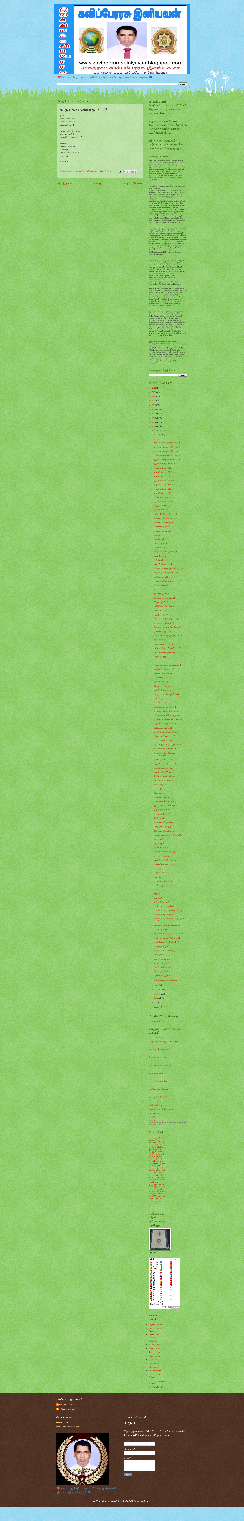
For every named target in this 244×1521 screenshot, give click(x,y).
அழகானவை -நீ (160, 793)
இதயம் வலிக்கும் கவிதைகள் (165, 805)
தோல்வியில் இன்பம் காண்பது (165, 801)
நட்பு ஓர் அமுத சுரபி (161, 856)
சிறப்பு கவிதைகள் (156, 1073)
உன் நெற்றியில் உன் (161, 585)
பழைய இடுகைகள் (133, 183)
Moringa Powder (155, 1344)
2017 (154, 409)
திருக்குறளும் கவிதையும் (159, 1089)
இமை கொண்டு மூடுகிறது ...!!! (166, 652)
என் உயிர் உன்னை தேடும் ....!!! (165, 748)
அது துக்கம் (158, 839)
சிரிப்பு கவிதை (159, 639)
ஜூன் (156, 998)
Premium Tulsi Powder (154, 1375)
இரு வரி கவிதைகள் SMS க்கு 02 (167, 455)
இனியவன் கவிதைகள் (158, 1097)
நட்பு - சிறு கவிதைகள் (162, 958)
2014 (154, 422)
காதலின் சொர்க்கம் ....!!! (164, 669)
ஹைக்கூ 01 (158, 897)
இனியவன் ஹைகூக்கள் (158, 1081)
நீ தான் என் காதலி (161, 847)
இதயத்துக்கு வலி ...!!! (163, 971)
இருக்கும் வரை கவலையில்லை (166, 732)
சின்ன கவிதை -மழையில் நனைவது (168, 910)
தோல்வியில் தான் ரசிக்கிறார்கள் (166, 942)
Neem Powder (154, 1355)
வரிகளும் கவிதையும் (162, 681)
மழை (156, 889)
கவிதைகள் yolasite (157, 1124)
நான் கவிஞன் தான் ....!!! (163, 902)
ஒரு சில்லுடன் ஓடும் (161, 946)
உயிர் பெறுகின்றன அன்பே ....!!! (166, 740)
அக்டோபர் (158, 439)
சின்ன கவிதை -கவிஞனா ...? (165, 914)
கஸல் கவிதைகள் (156, 1105)
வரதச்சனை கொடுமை (163, 881)
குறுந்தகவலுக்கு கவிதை (164, 906)
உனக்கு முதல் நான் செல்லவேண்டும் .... (169, 834)
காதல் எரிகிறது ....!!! (162, 656)
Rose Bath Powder (156, 1387)
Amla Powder (154, 1341)
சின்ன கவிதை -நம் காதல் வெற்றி (167, 925)
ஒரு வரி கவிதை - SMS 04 (164, 488)
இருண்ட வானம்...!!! (162, 963)
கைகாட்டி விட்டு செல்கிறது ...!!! (166, 950)
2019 (154, 400)
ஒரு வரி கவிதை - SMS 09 (164, 467)
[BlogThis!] (127, 171)
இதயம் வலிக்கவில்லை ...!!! (165, 967)
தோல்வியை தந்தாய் (162, 975)
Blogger (137, 1501)
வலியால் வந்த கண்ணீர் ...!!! (165, 564)
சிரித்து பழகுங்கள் (161, 602)
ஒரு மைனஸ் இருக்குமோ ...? (165, 822)
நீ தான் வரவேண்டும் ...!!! (164, 547)
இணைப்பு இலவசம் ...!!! (163, 593)
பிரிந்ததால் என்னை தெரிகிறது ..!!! (167, 937)
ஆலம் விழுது (159, 885)
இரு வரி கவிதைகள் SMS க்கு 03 (167, 451)
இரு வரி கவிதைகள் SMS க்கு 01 (167, 459)
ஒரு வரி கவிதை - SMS (163, 501)
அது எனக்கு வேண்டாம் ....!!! (165, 763)
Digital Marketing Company (156, 1336)
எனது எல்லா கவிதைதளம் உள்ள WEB (164, 1041)
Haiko (156, 589)
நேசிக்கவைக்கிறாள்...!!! (163, 797)
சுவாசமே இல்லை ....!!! (162, 784)
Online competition (64, 1422)
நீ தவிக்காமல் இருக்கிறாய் (164, 776)
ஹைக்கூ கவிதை (161, 702)
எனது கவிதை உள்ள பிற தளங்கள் (162, 1109)
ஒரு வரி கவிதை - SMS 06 (164, 480)
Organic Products (156, 1324)
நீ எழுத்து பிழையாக (161, 685)
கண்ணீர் (157, 534)
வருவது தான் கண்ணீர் (163, 530)
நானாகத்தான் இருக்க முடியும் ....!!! (168, 711)
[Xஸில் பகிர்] (130, 171)
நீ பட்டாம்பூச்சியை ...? (162, 929)
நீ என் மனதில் (159, 818)
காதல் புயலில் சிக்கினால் (163, 644)
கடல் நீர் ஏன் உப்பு (160, 560)
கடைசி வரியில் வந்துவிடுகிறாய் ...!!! (168, 635)
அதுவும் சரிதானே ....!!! (163, 614)
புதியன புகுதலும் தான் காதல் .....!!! (168, 664)
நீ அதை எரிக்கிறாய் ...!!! (163, 509)
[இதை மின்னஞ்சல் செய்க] (124, 171)
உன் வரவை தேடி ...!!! (162, 814)
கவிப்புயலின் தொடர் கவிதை (160, 1065)
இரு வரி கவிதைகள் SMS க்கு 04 (167, 447)
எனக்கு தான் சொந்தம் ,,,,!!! (165, 597)
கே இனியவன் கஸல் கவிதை (165, 979)
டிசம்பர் (157, 430)
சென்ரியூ (157, 868)
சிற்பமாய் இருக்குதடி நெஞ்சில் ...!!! (168, 744)
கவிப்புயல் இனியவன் (67, 1409)
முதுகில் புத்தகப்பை (161, 872)
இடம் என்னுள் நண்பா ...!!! (164, 864)
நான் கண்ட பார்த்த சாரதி (164, 623)
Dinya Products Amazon (155, 1329)
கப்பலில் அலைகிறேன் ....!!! (164, 577)
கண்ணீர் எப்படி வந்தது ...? (164, 767)
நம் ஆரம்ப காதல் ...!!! (162, 677)
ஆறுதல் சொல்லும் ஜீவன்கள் (165, 860)
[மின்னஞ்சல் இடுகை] (120, 171)
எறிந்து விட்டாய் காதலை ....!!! (165, 505)
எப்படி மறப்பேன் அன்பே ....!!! (165, 673)
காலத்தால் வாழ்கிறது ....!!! (164, 826)
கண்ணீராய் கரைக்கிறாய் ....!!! (166, 522)
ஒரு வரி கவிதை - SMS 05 (164, 484)
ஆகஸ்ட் (157, 989)
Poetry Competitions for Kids (67, 1426)
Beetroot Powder (155, 1348)
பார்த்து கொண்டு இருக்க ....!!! (166, 551)
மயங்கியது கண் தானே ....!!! (165, 706)
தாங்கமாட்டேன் (160, 610)
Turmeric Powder (156, 1352)
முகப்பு (97, 183)
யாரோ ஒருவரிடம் (160, 543)
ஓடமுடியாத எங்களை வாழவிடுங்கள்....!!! (170, 719)
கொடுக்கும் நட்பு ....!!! (162, 698)
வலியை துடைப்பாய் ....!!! (163, 727)
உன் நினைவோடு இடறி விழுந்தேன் (167, 715)
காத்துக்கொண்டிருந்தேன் (164, 606)
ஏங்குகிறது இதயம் (161, 843)
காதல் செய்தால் (160, 660)
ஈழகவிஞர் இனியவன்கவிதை (160, 1049)
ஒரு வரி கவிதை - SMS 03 (164, 493)
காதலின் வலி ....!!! (161, 539)
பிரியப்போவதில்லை (161, 526)
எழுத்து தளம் (154, 1112)
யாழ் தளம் (153, 1116)
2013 (154, 426)
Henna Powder (154, 1363)
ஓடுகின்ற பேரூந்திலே (162, 631)
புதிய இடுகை (64, 183)
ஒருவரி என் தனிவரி (161, 809)
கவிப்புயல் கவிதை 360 (158, 1037)
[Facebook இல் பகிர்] (132, 171)
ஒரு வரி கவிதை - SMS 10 (164, 463)
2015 (154, 418)
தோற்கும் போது (160, 954)
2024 (154, 387)
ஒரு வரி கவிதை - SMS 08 (164, 472)
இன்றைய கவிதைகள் (157, 1057)
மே (155, 1002)
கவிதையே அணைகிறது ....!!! (165, 514)
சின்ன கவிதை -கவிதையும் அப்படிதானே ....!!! (170, 919)
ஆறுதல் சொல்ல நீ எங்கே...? (165, 723)
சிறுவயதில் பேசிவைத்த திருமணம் (167, 627)
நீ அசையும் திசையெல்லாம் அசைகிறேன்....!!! (164, 754)
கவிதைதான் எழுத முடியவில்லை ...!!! (169, 933)
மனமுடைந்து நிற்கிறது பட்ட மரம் (166, 618)
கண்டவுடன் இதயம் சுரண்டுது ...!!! (167, 648)
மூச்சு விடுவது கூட (161, 788)
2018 (154, 405)
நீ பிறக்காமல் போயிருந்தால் (164, 830)
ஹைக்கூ (157, 893)
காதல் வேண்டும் (160, 555)
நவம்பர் (157, 434)
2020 (154, 396)
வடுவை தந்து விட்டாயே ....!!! (165, 759)
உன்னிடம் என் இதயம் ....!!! (164, 736)
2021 (154, 392)
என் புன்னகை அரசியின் (163, 780)
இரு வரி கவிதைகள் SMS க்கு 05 (167, 442)
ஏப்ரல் (156, 1006)
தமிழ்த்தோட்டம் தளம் (157, 1120)
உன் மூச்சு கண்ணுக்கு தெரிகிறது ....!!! (169, 568)
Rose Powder (154, 1359)
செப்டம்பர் (158, 985)
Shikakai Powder (155, 1370)
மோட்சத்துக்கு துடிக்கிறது (164, 851)
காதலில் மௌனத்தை (162, 690)
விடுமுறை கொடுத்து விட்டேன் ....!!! (168, 572)
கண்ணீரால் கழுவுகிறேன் (164, 518)
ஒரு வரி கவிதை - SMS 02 (164, 497)
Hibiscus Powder (155, 1367)
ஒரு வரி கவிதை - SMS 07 (164, 476)
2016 (154, 413)
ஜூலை (157, 993)
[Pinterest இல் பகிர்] (135, 171)
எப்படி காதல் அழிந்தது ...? (164, 772)
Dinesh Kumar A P (66, 1404)
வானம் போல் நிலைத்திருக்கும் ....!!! (168, 581)
